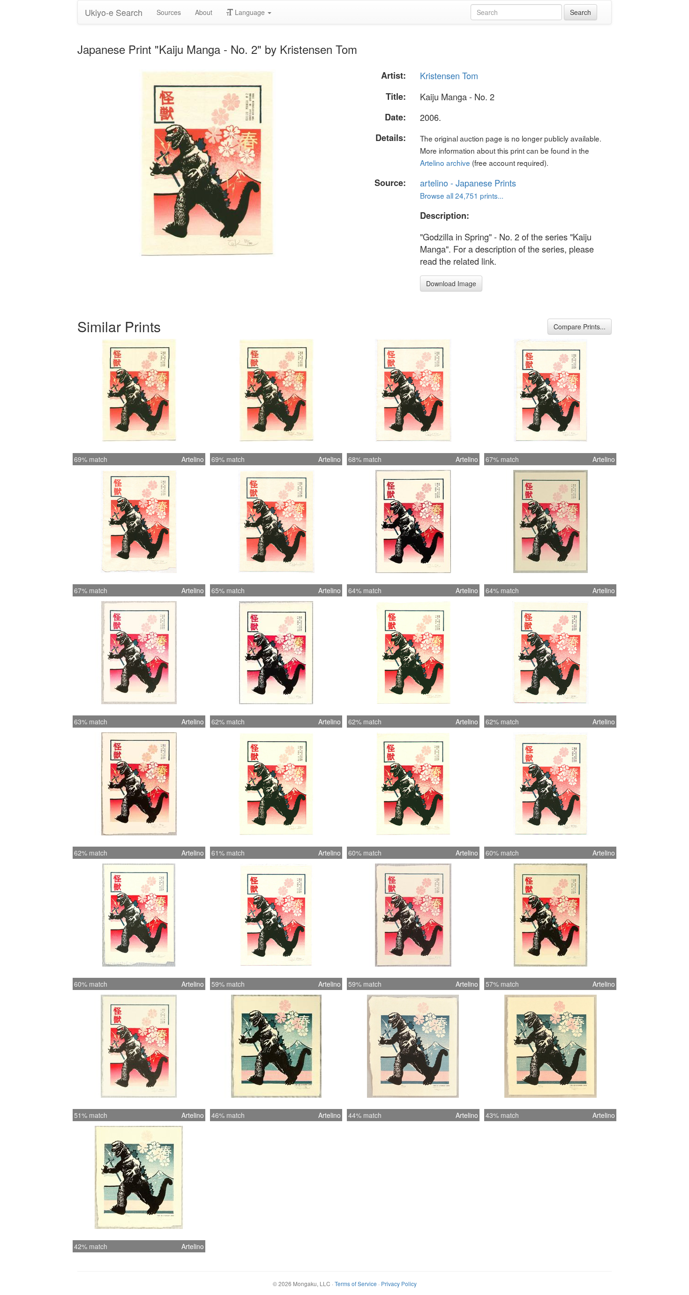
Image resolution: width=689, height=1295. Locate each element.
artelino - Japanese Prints (468, 183)
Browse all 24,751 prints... (461, 195)
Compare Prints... (580, 326)
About (203, 12)
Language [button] (250, 12)
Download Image (451, 283)
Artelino (192, 459)
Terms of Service (356, 1284)
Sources (169, 12)
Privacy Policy (399, 1284)
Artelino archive (445, 162)
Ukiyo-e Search (113, 12)
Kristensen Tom (449, 75)
